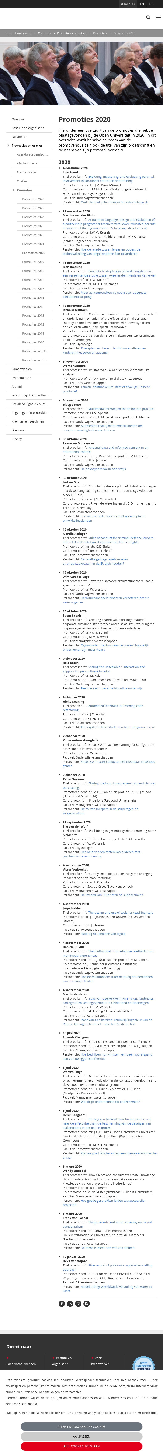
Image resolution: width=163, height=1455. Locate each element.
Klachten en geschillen (28, 421)
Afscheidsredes (28, 163)
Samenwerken (22, 369)
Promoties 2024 (33, 217)
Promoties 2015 (33, 298)
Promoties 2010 (33, 342)
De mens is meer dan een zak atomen (108, 1248)
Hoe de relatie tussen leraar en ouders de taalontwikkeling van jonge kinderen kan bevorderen (101, 251)
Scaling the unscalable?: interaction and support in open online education (104, 669)
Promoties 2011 (33, 333)
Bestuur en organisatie (28, 128)
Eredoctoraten (27, 172)
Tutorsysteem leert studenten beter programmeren (117, 727)
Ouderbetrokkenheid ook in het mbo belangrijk (114, 202)
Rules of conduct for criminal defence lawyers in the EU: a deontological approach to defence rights (108, 540)
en (142, 4)
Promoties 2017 (33, 280)
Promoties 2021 (33, 244)
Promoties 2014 (33, 306)
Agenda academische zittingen (34, 154)
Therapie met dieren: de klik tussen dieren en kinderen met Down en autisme (104, 350)
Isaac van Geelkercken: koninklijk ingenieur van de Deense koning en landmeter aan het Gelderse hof (107, 1022)
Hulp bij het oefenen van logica (103, 934)
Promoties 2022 (33, 235)
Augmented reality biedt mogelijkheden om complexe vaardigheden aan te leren (103, 428)
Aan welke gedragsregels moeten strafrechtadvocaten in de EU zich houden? (95, 561)
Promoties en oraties (27, 145)
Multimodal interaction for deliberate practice (121, 409)
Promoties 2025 (33, 208)
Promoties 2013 (33, 315)
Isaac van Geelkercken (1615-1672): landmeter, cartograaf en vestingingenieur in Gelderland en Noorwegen (108, 1000)
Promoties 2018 (33, 271)
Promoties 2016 (33, 289)
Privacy (17, 439)
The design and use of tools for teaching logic (120, 912)
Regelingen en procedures (30, 413)
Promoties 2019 (33, 262)
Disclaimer (19, 430)
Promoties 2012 (33, 324)
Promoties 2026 (33, 199)
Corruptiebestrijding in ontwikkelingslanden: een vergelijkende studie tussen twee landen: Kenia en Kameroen (109, 273)
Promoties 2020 (33, 253)
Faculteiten (19, 137)
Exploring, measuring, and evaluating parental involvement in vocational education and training (108, 178)
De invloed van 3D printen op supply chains (112, 895)
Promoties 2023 (33, 226)
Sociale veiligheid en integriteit (32, 404)
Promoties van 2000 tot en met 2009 (37, 351)
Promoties (24, 190)
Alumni (17, 386)
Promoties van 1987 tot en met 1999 (37, 360)
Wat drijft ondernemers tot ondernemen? (110, 1102)
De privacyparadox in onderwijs (103, 469)
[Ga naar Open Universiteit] (26, 18)
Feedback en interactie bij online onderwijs (111, 688)
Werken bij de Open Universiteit (32, 395)
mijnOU (129, 4)
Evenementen (21, 378)
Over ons (18, 119)
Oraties (22, 181)
